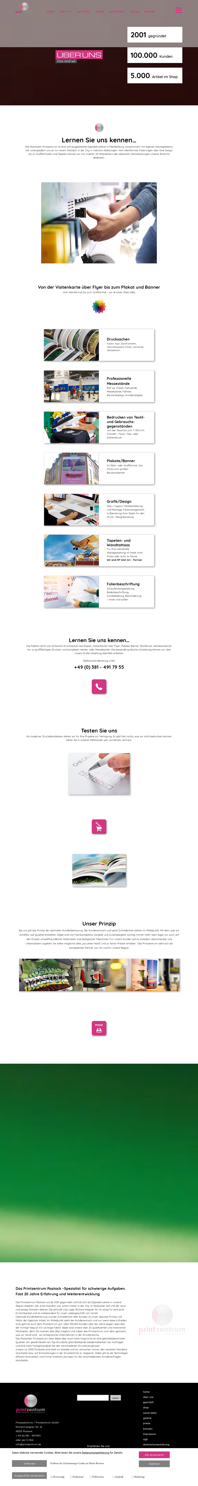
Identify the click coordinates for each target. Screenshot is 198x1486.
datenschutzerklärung (156, 1444)
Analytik (119, 1476)
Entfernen (29, 1463)
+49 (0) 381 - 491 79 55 (99, 667)
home (146, 1391)
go (95, 1460)
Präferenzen (98, 1476)
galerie (147, 1418)
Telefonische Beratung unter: (99, 660)
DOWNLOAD (99, 1028)
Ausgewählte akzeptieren (29, 1475)
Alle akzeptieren (154, 1455)
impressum (149, 1433)
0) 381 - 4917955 (31, 1435)
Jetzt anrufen (99, 687)
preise (146, 1423)
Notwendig (58, 1476)
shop (146, 1407)
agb (145, 1439)
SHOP (99, 826)
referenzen (149, 1449)
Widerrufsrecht (152, 1460)
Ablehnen (154, 1464)
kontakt (147, 1428)
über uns (148, 1396)
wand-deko (150, 1412)
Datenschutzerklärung (96, 1452)
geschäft (148, 1402)
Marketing (139, 1476)
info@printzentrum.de (28, 1444)
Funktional (78, 1476)
